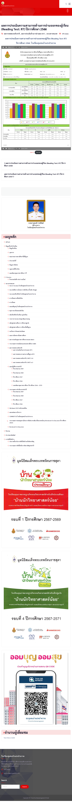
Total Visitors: (8, 738)
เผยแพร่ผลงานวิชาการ (15, 412)
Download (38, 152)
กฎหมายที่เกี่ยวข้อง (14, 269)
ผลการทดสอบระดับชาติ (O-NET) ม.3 (23, 362)
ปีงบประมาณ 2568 (18, 373)
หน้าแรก (8, 242)
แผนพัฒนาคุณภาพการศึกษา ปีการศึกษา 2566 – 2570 (27, 385)
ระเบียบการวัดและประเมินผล (17, 331)
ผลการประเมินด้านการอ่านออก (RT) (33, 34)
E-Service (8, 277)
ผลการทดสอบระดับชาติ (12, 34)
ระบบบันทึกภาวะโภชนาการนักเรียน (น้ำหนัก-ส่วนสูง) (23, 290)
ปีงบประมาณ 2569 (18, 368)
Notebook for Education (16, 427)
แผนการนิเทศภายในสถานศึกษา (17, 335)
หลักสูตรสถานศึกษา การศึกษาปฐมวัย (19, 323)
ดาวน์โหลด (12, 302)
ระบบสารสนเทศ (51, 34)
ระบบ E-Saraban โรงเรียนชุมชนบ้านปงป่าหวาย (21, 285)
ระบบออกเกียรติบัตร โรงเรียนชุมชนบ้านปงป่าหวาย (22, 294)
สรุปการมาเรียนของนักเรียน (16, 310)
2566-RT (32, 152)
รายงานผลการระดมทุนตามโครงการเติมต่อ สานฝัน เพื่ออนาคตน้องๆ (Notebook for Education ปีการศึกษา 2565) (37, 422)
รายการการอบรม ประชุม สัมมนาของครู (19, 319)
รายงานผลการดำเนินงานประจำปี (18, 389)
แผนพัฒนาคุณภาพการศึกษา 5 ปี (18, 273)
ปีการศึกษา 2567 (17, 377)
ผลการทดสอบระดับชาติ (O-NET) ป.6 (23, 358)
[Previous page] (3, 47)
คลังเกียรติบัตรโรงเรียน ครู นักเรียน (18, 315)
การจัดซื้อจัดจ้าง (10, 439)
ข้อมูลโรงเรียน (13, 248)
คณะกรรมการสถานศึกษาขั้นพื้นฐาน (18, 256)
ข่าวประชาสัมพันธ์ (10, 435)
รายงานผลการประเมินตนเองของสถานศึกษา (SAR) (22, 343)
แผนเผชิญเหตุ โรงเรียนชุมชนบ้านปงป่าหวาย (20, 306)
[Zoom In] (19, 47)
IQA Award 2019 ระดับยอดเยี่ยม (18, 408)
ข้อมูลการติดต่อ (13, 265)
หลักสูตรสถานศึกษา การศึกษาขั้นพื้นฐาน (20, 327)
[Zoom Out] (16, 47)
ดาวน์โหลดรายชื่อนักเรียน (16, 298)
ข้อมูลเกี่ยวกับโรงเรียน (11, 246)
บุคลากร (11, 252)
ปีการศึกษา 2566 (17, 381)
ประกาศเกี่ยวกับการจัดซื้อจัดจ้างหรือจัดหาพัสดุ (21, 441)
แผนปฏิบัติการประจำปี (15, 366)
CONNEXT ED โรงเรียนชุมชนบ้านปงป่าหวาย (21, 416)
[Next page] (6, 47)
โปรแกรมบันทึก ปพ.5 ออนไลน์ (17, 279)
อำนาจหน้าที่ (12, 260)
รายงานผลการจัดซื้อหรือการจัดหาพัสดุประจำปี (21, 445)
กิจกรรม (8, 431)
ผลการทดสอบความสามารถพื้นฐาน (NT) (24, 354)
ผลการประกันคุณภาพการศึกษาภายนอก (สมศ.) (21, 339)
